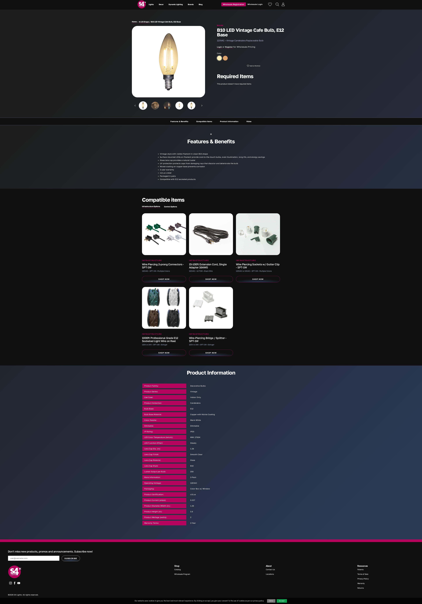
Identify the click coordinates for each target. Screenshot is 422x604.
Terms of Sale (362, 574)
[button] (152, 4)
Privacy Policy (363, 579)
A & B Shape (144, 22)
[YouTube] (18, 583)
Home (134, 22)
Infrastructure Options (151, 206)
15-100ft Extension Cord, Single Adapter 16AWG (208, 266)
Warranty (361, 583)
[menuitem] (143, 105)
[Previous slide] (135, 105)
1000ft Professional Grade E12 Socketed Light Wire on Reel (160, 339)
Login (220, 47)
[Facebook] (14, 583)
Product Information (229, 121)
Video (249, 121)
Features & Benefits (179, 121)
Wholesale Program (182, 574)
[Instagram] (10, 583)
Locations (270, 574)
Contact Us (270, 569)
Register (229, 47)
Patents (360, 569)
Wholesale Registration (233, 4)
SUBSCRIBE (71, 558)
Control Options (170, 207)
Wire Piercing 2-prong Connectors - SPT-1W (163, 266)
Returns (360, 588)
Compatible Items (204, 121)
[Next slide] (201, 105)
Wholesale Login (255, 4)
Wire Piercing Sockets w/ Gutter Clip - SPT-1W (257, 266)
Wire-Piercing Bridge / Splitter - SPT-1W (207, 339)
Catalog (177, 569)
